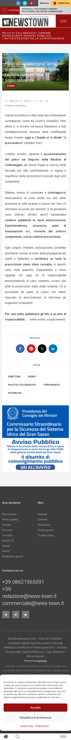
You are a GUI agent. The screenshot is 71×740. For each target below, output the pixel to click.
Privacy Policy (42, 726)
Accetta (35, 707)
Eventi (5, 551)
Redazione (44, 524)
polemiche (14, 393)
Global (6, 546)
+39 (6, 589)
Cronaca (7, 535)
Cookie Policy (27, 726)
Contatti (42, 519)
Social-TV (8, 540)
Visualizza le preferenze (36, 717)
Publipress (41, 661)
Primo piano (9, 514)
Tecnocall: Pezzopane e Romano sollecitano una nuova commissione (41, 10)
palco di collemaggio (22, 384)
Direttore (14, 376)
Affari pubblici (10, 519)
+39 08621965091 (23, 582)
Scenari (6, 524)
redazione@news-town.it (29, 596)
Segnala (42, 514)
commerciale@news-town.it (33, 603)
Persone (7, 530)
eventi (32, 376)
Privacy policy (46, 530)
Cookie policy (46, 535)
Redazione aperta (12, 556)
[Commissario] (35, 438)
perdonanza (52, 384)
